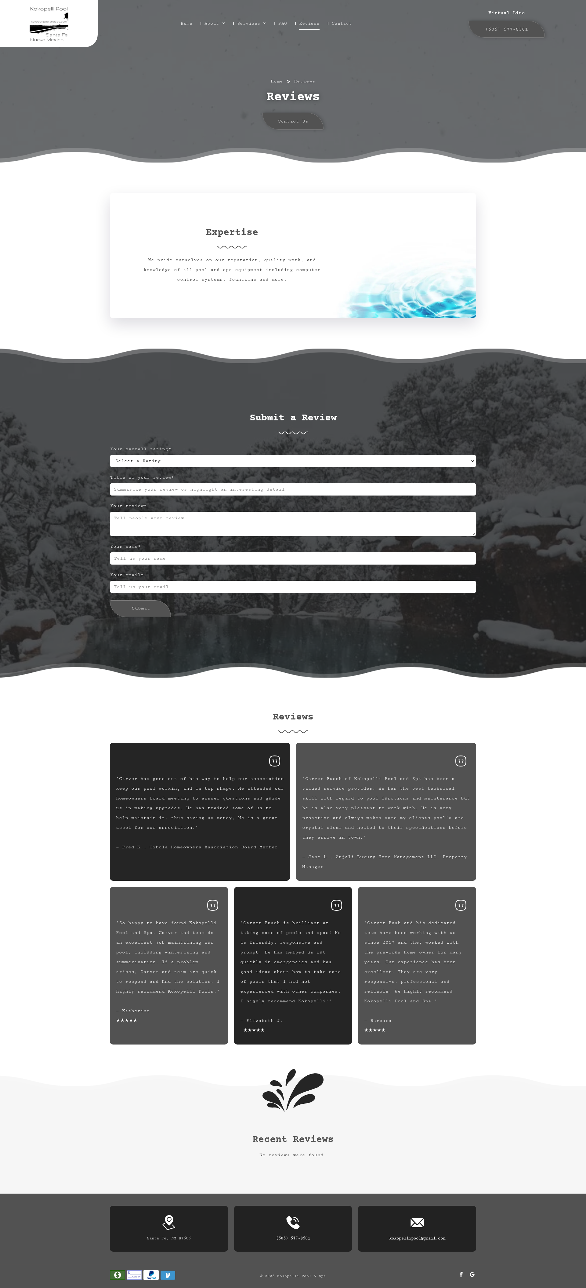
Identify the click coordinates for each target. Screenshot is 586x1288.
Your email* (127, 574)
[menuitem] (190, 23)
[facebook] (461, 1275)
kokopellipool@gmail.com (417, 1238)
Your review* (128, 505)
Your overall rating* (140, 449)
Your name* (125, 546)
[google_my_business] (472, 1275)
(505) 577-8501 (293, 1238)
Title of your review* (142, 477)
